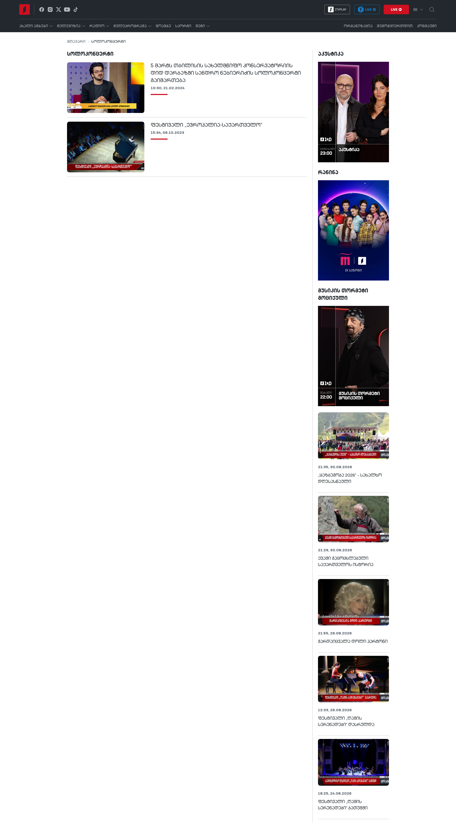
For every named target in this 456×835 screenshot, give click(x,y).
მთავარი (76, 42)
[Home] (24, 9)
